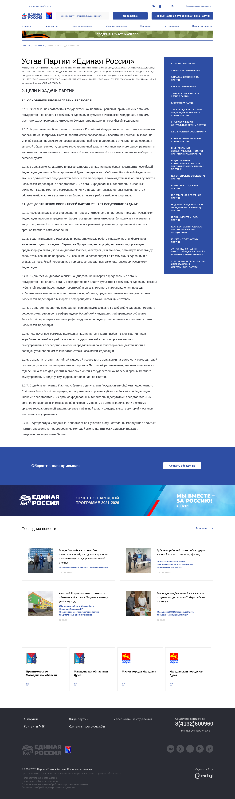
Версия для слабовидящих (198, 6)
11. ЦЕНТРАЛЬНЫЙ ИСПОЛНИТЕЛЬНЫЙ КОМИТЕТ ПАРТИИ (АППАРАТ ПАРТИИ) (187, 151)
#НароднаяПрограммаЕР (71, 609)
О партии (26, 26)
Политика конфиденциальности (40, 781)
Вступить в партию (202, 26)
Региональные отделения (133, 719)
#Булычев (64, 567)
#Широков (87, 615)
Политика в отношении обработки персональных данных (55, 784)
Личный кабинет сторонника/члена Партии (182, 15)
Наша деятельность (81, 26)
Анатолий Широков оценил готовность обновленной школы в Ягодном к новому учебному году (83, 597)
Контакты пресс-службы (87, 726)
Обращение (130, 15)
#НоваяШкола (87, 606)
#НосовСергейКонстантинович (171, 561)
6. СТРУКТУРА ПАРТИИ (182, 103)
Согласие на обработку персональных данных (48, 787)
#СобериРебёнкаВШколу (169, 615)
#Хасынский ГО (164, 612)
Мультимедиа (172, 26)
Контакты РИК (34, 726)
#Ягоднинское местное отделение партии (79, 612)
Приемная (145, 26)
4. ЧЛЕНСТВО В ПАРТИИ (183, 86)
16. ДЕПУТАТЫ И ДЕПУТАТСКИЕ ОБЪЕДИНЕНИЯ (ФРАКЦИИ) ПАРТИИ (187, 207)
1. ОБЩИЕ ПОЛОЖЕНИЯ (183, 63)
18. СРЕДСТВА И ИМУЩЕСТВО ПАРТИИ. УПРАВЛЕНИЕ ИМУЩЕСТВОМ (186, 230)
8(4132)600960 (194, 723)
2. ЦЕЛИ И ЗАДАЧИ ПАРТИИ (185, 70)
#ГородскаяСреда (99, 567)
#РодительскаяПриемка (70, 615)
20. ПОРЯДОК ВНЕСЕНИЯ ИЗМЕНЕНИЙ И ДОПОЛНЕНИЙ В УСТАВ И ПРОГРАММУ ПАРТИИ (188, 252)
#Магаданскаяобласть (80, 567)
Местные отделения (116, 26)
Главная (26, 45)
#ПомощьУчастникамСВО (169, 567)
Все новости (204, 528)
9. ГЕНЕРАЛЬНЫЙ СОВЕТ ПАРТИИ (188, 132)
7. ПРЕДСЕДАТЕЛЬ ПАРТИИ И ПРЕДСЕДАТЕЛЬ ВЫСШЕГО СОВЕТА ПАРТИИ (186, 112)
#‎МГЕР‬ (184, 615)
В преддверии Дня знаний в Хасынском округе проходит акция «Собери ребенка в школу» (181, 597)
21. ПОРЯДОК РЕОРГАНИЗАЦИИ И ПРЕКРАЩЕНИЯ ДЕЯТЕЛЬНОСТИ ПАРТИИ (188, 264)
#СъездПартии (186, 564)
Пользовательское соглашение (40, 778)
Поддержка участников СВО (117, 34)
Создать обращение (182, 465)
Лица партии (51, 26)
